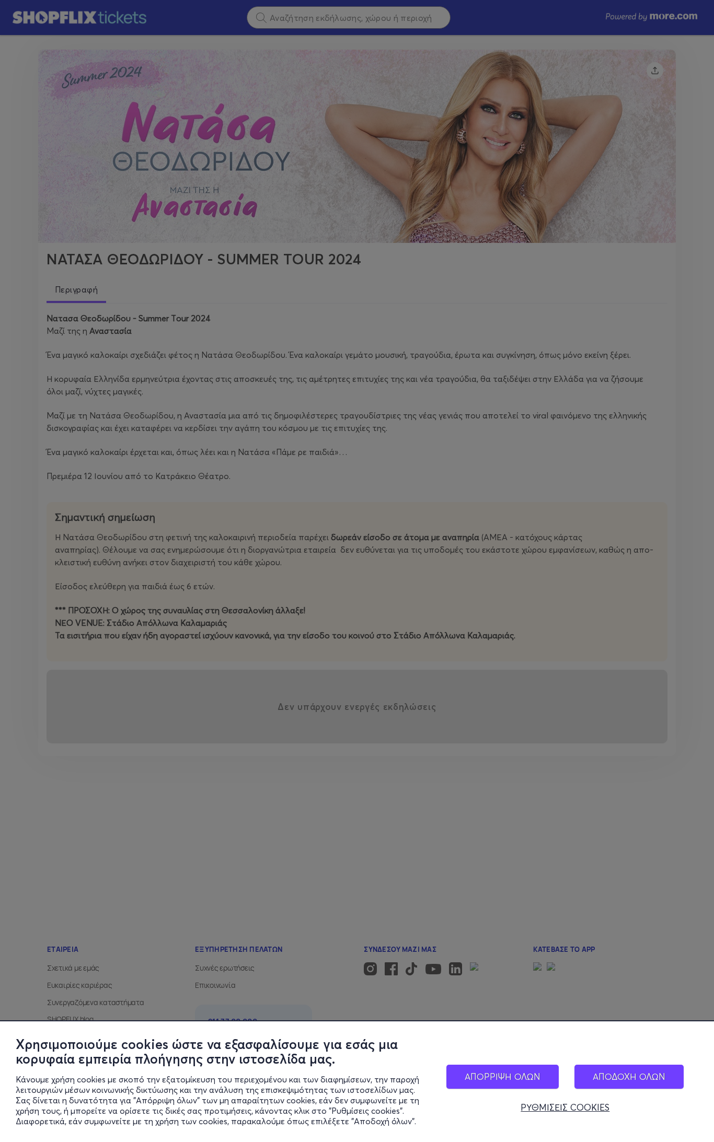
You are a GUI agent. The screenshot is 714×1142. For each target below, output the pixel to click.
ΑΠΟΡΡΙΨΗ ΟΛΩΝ (502, 1076)
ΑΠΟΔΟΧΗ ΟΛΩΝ (629, 1076)
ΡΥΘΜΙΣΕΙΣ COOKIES (565, 1107)
